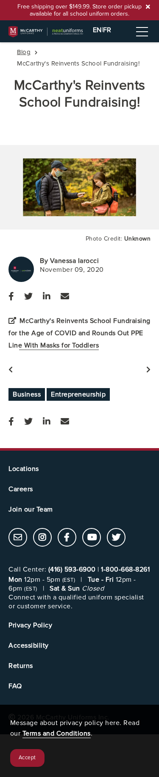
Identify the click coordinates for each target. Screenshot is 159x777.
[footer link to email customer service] (17, 538)
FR (107, 30)
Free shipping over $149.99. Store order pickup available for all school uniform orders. (79, 10)
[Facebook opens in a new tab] (11, 297)
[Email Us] (65, 297)
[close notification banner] (148, 7)
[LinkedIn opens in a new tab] (46, 297)
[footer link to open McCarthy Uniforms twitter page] (116, 538)
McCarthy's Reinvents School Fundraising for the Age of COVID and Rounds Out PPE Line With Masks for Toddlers (79, 333)
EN (97, 30)
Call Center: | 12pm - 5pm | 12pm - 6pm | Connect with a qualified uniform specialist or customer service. (79, 587)
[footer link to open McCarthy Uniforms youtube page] (91, 538)
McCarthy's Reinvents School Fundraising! (79, 94)
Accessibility (28, 645)
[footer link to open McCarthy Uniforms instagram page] (42, 538)
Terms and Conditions (56, 733)
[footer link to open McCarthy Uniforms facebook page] (67, 538)
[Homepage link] (79, 31)
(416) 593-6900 (72, 569)
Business (27, 394)
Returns (20, 666)
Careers (20, 489)
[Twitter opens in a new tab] (28, 297)
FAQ (15, 686)
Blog (24, 52)
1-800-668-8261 (125, 569)
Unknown (137, 238)
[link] (17, 537)
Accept (27, 758)
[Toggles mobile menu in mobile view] (142, 31)
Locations (23, 469)
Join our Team (30, 509)
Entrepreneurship (78, 394)
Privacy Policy (30, 625)
